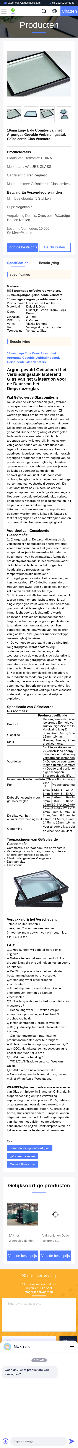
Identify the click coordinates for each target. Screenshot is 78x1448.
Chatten (69, 11)
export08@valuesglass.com (24, 2)
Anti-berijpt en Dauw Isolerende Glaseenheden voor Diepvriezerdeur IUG (55, 1238)
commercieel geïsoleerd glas (29, 1148)
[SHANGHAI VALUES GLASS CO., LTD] (18, 11)
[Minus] (72, 1346)
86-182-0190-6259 (63, 2)
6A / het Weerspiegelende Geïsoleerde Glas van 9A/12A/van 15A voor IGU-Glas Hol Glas (22, 1238)
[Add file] (6, 1441)
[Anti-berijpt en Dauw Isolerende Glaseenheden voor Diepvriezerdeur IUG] (55, 1214)
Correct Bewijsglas (22, 1164)
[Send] (71, 1441)
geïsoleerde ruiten (22, 1156)
